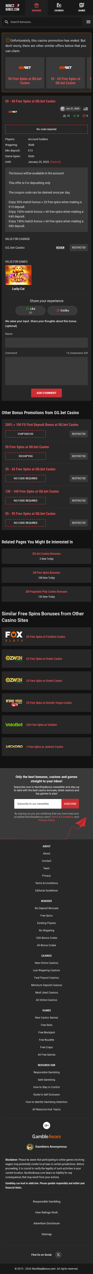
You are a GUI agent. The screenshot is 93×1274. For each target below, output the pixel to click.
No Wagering (46, 930)
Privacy (46, 875)
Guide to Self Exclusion (46, 1094)
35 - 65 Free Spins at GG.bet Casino (30, 469)
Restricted (79, 247)
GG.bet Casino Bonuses (46, 556)
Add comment (46, 393)
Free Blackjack (46, 1032)
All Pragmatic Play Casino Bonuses (46, 594)
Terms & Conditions (62, 816)
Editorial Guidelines (46, 890)
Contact (46, 860)
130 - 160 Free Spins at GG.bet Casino (32, 491)
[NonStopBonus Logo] (12, 7)
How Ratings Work (46, 1212)
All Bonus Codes (46, 945)
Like (32, 310)
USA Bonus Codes (46, 937)
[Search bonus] (6, 22)
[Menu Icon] (88, 21)
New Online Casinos (46, 962)
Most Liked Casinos (46, 992)
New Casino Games (46, 1017)
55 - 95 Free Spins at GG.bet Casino (30, 514)
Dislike (65, 310)
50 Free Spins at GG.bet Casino (27, 447)
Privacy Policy (46, 820)
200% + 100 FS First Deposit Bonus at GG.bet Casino (41, 425)
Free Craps (46, 1047)
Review (60, 247)
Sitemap (47, 1234)
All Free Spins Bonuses (46, 575)
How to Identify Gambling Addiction (46, 1102)
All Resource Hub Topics (46, 1109)
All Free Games (46, 1054)
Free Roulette (46, 1039)
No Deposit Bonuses (46, 908)
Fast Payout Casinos (46, 977)
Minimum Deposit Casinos (46, 985)
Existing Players (46, 923)
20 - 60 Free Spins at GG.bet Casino (30, 101)
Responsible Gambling (47, 1072)
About (46, 853)
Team (46, 868)
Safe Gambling (46, 1079)
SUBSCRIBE (70, 803)
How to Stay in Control (46, 1087)
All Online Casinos (46, 1000)
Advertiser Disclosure (47, 1223)
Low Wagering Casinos (46, 970)
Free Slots (46, 1025)
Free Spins (46, 915)
